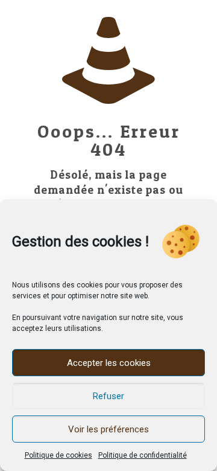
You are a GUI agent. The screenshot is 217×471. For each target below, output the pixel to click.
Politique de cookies (58, 455)
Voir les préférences (108, 429)
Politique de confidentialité (142, 455)
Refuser (108, 396)
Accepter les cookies (109, 362)
